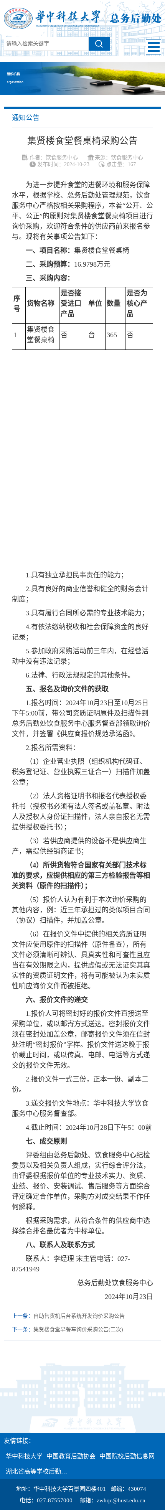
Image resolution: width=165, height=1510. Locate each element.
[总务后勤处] (82, 18)
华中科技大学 (24, 1456)
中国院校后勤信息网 (127, 1456)
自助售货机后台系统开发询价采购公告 (79, 1316)
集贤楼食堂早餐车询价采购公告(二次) (78, 1329)
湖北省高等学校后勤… (36, 1471)
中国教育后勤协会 (71, 1456)
